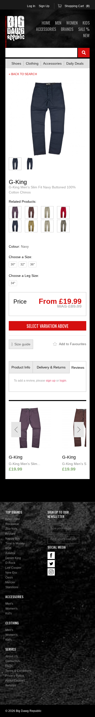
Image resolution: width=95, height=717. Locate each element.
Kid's (8, 613)
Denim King (13, 558)
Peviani (10, 533)
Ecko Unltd (12, 519)
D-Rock (10, 563)
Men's (9, 603)
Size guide (22, 344)
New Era (11, 572)
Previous (16, 429)
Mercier (10, 582)
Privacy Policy (14, 675)
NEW (86, 35)
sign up (51, 380)
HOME (46, 23)
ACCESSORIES (46, 29)
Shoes (16, 63)
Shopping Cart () (77, 6)
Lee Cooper (13, 567)
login (63, 380)
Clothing (32, 63)
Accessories (52, 63)
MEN (58, 23)
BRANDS (67, 29)
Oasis (9, 577)
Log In (31, 6)
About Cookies (15, 680)
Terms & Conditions (18, 671)
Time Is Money (15, 543)
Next (79, 429)
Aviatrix (10, 553)
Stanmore (11, 587)
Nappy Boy (12, 538)
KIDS (86, 23)
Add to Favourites (72, 344)
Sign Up (44, 6)
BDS (8, 548)
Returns (10, 685)
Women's (11, 608)
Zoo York (11, 529)
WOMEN (72, 23)
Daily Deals (75, 63)
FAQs (8, 666)
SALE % (84, 29)
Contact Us (12, 661)
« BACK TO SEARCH (23, 74)
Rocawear (12, 524)
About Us (11, 656)
